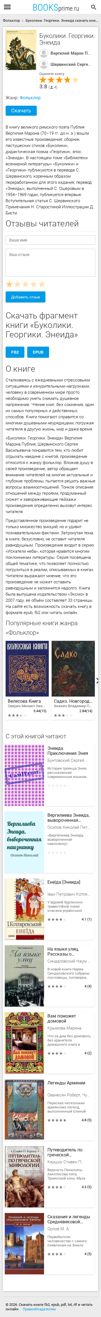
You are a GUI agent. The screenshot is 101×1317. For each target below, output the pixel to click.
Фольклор (30, 97)
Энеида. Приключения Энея (67, 751)
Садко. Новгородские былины (73, 703)
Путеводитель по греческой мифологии (64, 1152)
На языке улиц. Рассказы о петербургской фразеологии (63, 952)
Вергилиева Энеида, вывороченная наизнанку (68, 818)
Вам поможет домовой (61, 1019)
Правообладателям (39, 1309)
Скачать (21, 110)
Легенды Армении (66, 1083)
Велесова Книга (27, 703)
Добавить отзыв (25, 297)
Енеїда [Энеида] (63, 882)
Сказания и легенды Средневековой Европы (68, 1219)
